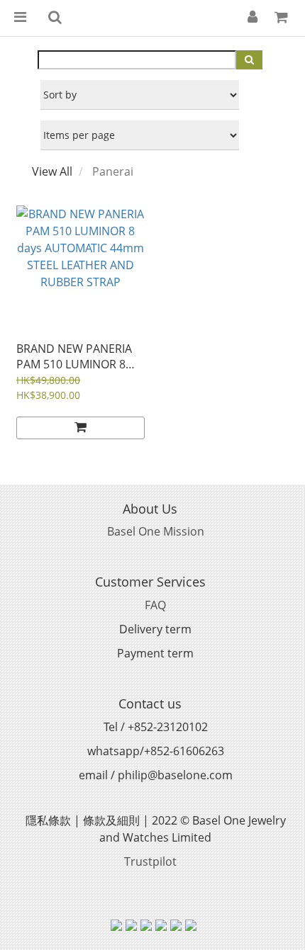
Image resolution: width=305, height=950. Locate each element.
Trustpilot (150, 861)
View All (52, 171)
